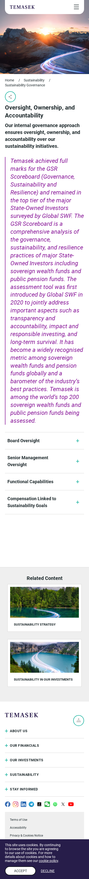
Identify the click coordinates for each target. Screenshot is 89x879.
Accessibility (18, 827)
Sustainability (34, 80)
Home (9, 80)
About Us (18, 731)
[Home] (22, 7)
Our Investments (27, 760)
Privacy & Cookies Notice (26, 835)
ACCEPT (20, 871)
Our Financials (24, 745)
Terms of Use (18, 820)
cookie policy (48, 861)
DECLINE (48, 871)
